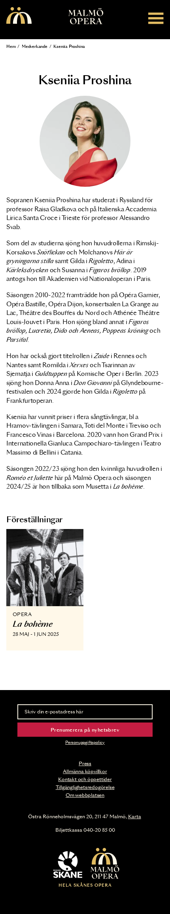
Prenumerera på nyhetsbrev (85, 730)
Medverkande (34, 47)
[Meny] (156, 18)
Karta (134, 816)
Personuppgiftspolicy (85, 743)
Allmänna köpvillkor (85, 771)
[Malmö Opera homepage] (19, 16)
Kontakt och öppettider (85, 779)
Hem (10, 47)
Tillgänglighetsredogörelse (85, 787)
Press (85, 763)
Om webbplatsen (85, 795)
